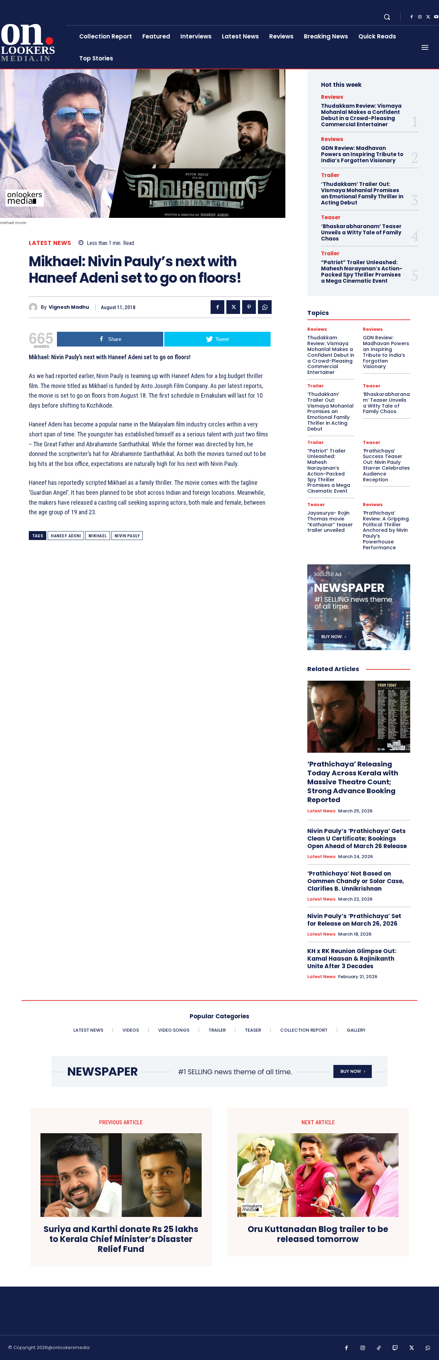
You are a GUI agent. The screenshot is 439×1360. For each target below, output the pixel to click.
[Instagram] (420, 17)
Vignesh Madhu (69, 307)
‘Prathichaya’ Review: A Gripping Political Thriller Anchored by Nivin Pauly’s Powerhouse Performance (386, 530)
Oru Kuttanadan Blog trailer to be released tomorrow (318, 1234)
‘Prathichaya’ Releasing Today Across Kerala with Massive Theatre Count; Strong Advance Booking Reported (352, 782)
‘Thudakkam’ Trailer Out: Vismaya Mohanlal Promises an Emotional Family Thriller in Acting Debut (362, 193)
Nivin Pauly (127, 535)
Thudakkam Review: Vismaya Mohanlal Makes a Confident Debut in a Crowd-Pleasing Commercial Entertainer (361, 115)
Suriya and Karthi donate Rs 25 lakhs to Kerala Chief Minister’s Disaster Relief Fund (121, 1239)
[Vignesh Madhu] (35, 307)
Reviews (332, 96)
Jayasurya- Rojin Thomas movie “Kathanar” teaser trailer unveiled (330, 521)
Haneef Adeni (66, 535)
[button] (387, 17)
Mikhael (97, 535)
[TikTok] (378, 1348)
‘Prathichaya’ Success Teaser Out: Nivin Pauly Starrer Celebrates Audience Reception (386, 465)
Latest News (50, 243)
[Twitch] (395, 1348)
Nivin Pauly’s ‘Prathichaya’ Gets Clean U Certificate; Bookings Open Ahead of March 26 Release (357, 838)
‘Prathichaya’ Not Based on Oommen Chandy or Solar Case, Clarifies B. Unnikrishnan (355, 881)
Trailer (330, 175)
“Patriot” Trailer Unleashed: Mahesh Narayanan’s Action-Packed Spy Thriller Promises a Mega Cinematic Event (361, 271)
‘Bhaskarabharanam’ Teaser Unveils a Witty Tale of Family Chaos (361, 232)
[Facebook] (411, 17)
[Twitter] (428, 17)
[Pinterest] (249, 307)
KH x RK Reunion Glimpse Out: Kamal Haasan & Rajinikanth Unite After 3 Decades (351, 958)
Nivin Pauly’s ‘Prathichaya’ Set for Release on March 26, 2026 (354, 920)
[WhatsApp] (265, 307)
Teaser (331, 217)
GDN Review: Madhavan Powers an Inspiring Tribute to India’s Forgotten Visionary (362, 154)
